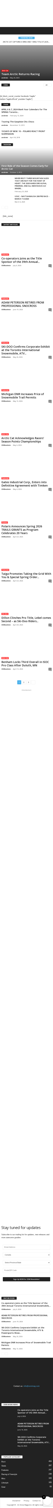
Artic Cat (5, 71)
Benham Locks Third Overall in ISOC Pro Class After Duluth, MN (25, 663)
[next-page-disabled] (6, 90)
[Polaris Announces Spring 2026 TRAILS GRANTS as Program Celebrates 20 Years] (26, 510)
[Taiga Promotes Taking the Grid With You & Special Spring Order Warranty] (26, 557)
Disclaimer (16, 1501)
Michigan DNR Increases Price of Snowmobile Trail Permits (22, 395)
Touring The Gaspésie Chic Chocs (17, 121)
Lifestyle (4, 1483)
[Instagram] (27, 1392)
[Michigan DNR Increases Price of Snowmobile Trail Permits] (26, 378)
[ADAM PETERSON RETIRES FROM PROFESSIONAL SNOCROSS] (26, 286)
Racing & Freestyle (9, 1474)
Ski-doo (5, 614)
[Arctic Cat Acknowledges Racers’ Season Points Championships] (26, 422)
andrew (4, 78)
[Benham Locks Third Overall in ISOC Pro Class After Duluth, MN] (26, 645)
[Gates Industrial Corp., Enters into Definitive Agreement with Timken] (26, 466)
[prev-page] (2, 90)
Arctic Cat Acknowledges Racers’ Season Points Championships (22, 439)
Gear (3, 1487)
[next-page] (6, 207)
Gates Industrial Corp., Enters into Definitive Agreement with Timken (24, 483)
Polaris (4, 522)
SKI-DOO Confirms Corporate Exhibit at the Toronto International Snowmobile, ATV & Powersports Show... (22, 1330)
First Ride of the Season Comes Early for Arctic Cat (24, 167)
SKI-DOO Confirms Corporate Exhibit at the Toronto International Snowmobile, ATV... (25, 350)
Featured (5, 390)
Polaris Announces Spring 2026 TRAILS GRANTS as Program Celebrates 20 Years (21, 530)
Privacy (26, 1501)
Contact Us (37, 1501)
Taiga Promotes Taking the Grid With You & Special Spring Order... (26, 575)
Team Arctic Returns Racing (20, 74)
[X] (32, 1392)
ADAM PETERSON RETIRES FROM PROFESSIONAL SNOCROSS (22, 304)
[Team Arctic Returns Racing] (26, 62)
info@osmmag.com (32, 1386)
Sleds (3, 1466)
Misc (3, 1478)
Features (5, 255)
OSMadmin (6, 265)
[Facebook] (21, 1392)
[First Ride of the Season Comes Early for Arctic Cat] (26, 158)
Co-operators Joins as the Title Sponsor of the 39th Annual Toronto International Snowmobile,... (26, 1304)
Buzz (3, 1462)
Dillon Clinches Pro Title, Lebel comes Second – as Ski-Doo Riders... (26, 619)
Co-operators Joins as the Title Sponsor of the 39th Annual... (21, 260)
